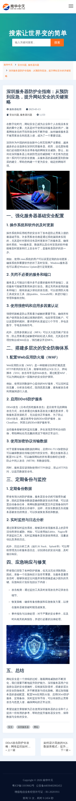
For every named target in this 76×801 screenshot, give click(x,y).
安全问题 (22, 65)
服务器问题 (33, 65)
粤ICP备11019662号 (23, 785)
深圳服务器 (23, 727)
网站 (36, 727)
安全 (10, 727)
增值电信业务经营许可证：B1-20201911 (37, 792)
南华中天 (8, 64)
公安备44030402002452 (49, 785)
